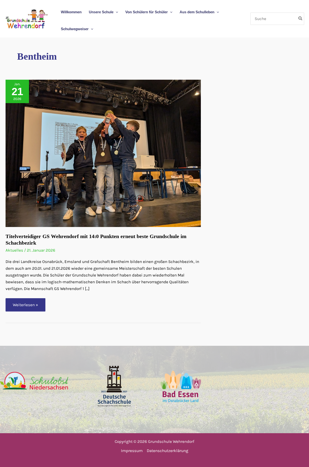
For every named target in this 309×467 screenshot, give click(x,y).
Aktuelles (14, 250)
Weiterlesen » (27, 306)
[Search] (300, 18)
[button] (115, 12)
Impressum (132, 450)
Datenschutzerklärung (167, 450)
